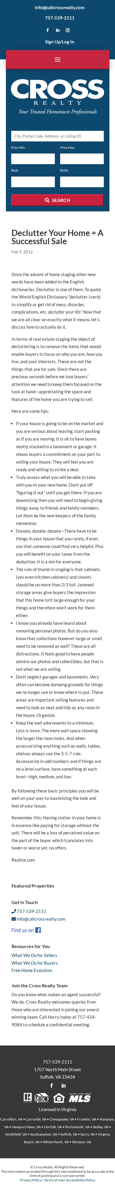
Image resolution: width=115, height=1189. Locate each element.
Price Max (67, 147)
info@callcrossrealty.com (60, 7)
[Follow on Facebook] (47, 30)
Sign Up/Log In (59, 41)
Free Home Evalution (32, 970)
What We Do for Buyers (35, 962)
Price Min (18, 147)
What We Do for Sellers (34, 955)
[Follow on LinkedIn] (57, 30)
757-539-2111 (60, 17)
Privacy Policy (31, 1180)
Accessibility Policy (80, 1180)
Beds (14, 170)
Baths (64, 170)
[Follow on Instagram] (67, 30)
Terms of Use (54, 1180)
